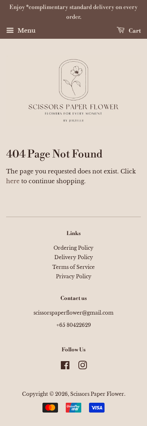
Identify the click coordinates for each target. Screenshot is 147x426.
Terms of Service (73, 267)
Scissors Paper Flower (97, 394)
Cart (134, 30)
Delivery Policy (73, 257)
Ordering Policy (73, 248)
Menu (26, 30)
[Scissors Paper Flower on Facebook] (65, 367)
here (13, 181)
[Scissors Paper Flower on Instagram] (82, 367)
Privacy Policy (73, 276)
